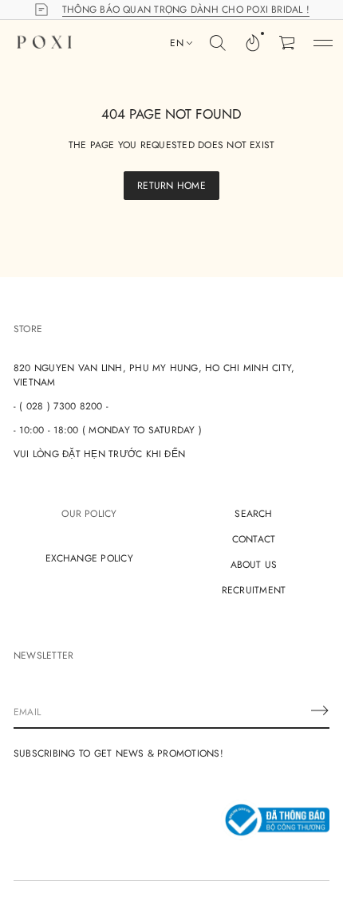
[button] (217, 43)
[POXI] (44, 43)
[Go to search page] (217, 43)
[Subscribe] (319, 710)
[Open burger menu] (323, 43)
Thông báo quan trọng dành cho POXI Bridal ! (185, 9)
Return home (171, 185)
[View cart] (288, 43)
